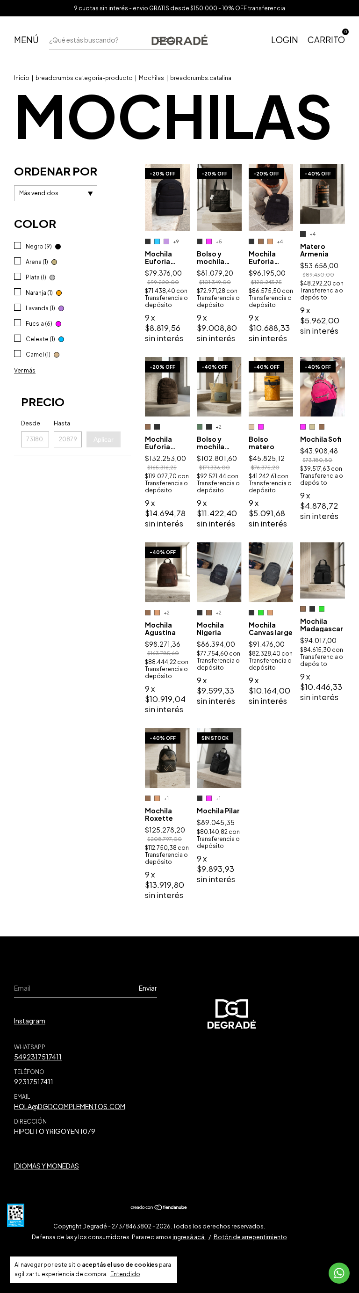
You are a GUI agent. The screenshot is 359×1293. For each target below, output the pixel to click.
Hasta (62, 423)
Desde (30, 423)
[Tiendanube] (159, 1208)
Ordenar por (55, 171)
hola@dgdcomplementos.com (69, 1106)
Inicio (21, 77)
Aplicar (103, 439)
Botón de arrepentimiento (250, 1237)
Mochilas (151, 77)
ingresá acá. (189, 1237)
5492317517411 (38, 1056)
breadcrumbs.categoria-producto (84, 77)
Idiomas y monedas (46, 1166)
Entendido (125, 1274)
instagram (29, 1020)
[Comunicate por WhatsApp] (339, 1273)
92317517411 (33, 1081)
